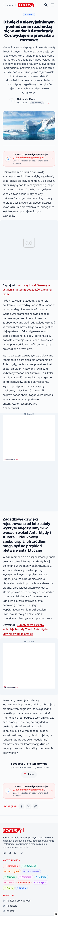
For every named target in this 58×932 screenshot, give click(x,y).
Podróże (42, 877)
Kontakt (10, 910)
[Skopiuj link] (35, 806)
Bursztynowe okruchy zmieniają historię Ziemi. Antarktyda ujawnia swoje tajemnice (25, 629)
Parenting (26, 877)
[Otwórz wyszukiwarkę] (46, 5)
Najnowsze (12, 866)
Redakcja (11, 905)
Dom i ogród (12, 871)
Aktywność (30, 866)
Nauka (22, 888)
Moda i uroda (32, 871)
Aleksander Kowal (26, 99)
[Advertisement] (29, 436)
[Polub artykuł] (48, 103)
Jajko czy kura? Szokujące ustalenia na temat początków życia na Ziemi (27, 290)
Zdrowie (10, 877)
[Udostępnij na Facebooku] (21, 806)
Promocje (25, 882)
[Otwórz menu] (52, 5)
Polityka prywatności (18, 900)
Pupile (9, 888)
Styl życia (41, 882)
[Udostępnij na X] (29, 806)
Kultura (10, 882)
